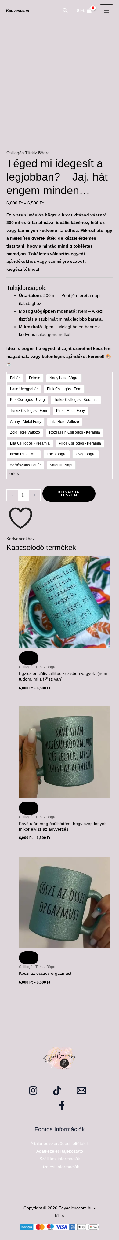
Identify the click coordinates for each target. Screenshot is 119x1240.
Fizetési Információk (59, 1167)
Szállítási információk (59, 1159)
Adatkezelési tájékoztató (59, 1151)
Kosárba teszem (69, 493)
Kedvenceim (17, 10)
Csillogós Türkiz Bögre (28, 153)
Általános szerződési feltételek (60, 1143)
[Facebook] (61, 1105)
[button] (65, 11)
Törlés (13, 473)
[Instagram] (33, 1090)
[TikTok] (57, 1090)
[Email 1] (81, 1090)
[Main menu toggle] (106, 10)
